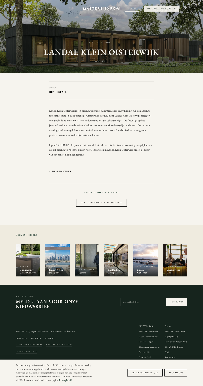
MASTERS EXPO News (175, 331)
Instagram (21, 338)
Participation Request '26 (161, 8)
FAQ (167, 352)
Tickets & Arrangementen (149, 347)
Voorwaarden (170, 357)
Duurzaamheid (145, 357)
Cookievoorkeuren (26, 352)
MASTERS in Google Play (59, 345)
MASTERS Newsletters (148, 331)
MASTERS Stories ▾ (18, 9)
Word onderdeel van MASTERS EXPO (101, 202)
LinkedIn (36, 338)
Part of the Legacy (146, 341)
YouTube (49, 338)
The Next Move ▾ (46, 9)
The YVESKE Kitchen (174, 347)
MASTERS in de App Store (29, 345)
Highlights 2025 (171, 336)
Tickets (132, 8)
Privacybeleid (65, 380)
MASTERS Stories (146, 326)
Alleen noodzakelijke (145, 373)
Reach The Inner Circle (148, 336)
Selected (168, 326)
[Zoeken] (194, 8)
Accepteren (176, 373)
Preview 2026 (144, 352)
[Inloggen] (186, 8)
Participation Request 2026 (176, 341)
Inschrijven (176, 302)
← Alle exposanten (60, 171)
